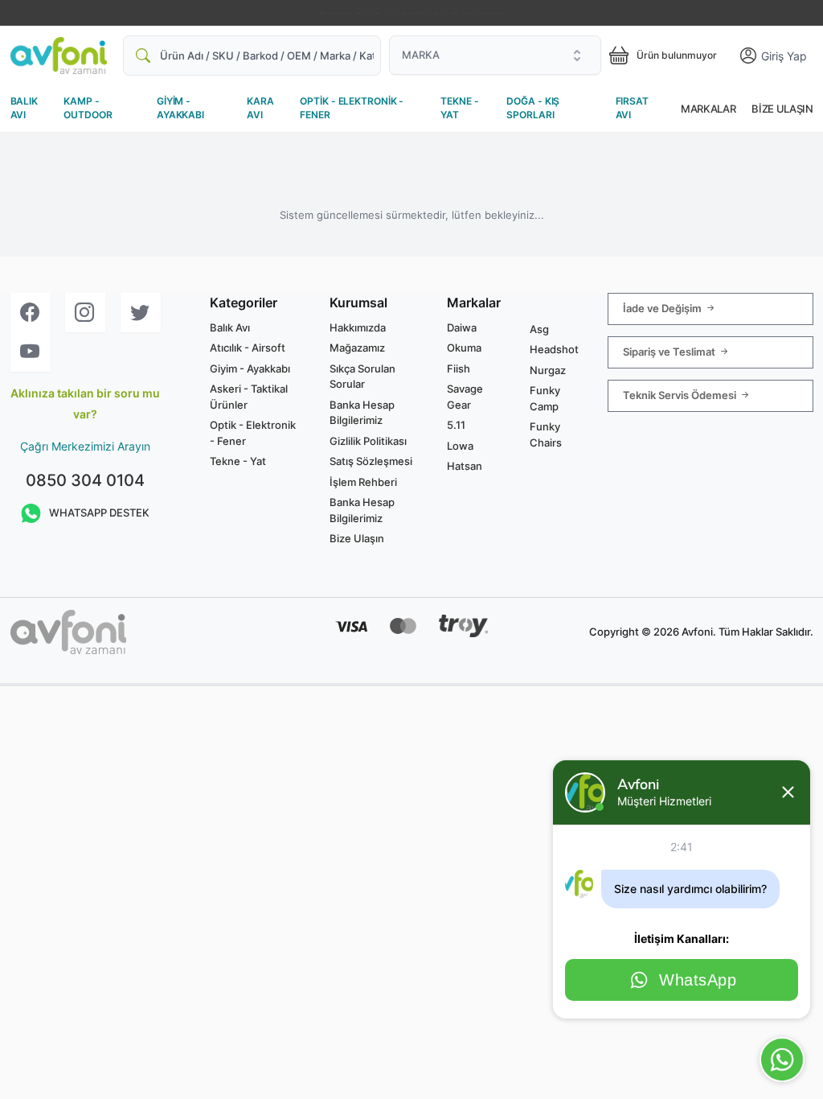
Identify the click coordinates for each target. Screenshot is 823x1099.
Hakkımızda (358, 327)
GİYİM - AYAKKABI (180, 108)
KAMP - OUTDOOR (87, 108)
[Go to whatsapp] (782, 1059)
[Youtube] (30, 352)
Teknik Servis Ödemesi (681, 394)
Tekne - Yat (238, 461)
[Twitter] (141, 312)
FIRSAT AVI (632, 108)
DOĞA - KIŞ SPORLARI (532, 108)
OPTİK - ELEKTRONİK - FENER (351, 108)
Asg (539, 329)
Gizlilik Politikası (368, 440)
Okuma (464, 347)
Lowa (460, 445)
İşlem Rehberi (363, 481)
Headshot (554, 349)
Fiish (458, 368)
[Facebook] (30, 312)
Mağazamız (357, 347)
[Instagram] (85, 312)
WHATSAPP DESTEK (99, 512)
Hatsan (464, 465)
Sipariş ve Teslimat (670, 350)
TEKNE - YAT (459, 108)
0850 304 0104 (85, 480)
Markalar (708, 108)
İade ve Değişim (663, 307)
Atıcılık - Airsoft (247, 347)
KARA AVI (260, 108)
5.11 (456, 424)
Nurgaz (548, 370)
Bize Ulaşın (782, 108)
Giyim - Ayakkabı (250, 368)
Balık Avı (230, 327)
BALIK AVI (24, 108)
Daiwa (462, 327)
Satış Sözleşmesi (371, 461)
